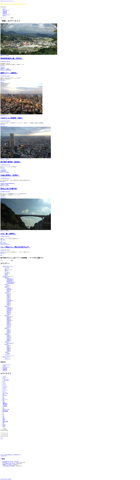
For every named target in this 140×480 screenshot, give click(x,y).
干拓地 (1, 183)
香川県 (6, 284)
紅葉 (4, 418)
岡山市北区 (2, 244)
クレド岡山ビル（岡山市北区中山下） (15, 247)
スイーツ (5, 386)
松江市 (8, 329)
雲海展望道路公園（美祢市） (11, 58)
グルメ (6, 268)
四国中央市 (9, 289)
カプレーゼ (4, 385)
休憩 (6, 274)
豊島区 (8, 348)
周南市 (8, 296)
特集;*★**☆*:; (6, 356)
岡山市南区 (9, 320)
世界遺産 (4, 394)
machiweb (8, 61)
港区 (1, 115)
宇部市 (8, 299)
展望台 (3, 67)
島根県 (6, 328)
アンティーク (4, 383)
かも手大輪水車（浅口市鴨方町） (9, 465)
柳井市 (8, 294)
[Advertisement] (8, 446)
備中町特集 (5, 11)
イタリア (6, 354)
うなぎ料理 (4, 376)
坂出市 (8, 285)
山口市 (8, 293)
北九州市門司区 (10, 283)
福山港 (3, 416)
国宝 (3, 397)
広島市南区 (9, 309)
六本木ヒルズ (4, 126)
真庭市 (8, 319)
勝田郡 (8, 317)
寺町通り (4, 402)
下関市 (8, 297)
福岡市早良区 (9, 281)
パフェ (4, 391)
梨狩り (3, 414)
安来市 (8, 332)
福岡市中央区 (9, 280)
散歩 (6, 270)
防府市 (8, 304)
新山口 (3, 408)
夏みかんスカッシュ (5, 399)
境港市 (8, 338)
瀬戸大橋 (4, 197)
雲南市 (8, 331)
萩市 (8, 298)
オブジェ (4, 384)
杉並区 (8, 345)
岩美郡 (8, 336)
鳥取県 (6, 333)
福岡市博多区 (9, 278)
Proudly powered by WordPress (5, 479)
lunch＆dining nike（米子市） (8, 461)
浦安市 (8, 353)
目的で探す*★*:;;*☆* (7, 266)
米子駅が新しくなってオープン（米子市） (11, 462)
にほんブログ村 (3, 455)
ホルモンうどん (5, 392)
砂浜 (3, 415)
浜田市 (8, 330)
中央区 (8, 351)
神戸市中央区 (9, 343)
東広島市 (8, 312)
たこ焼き (4, 381)
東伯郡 (8, 339)
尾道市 (8, 313)
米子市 (8, 337)
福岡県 (6, 277)
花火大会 (5, 183)
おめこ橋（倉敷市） (8, 234)
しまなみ (6, 380)
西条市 (8, 290)
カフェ (6, 267)
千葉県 (6, 352)
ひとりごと (7, 359)
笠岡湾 (9, 183)
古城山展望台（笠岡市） (10, 175)
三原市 (8, 314)
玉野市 (8, 322)
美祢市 (7, 55)
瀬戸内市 (8, 324)
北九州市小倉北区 (10, 282)
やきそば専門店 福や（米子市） (9, 463)
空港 (3, 417)
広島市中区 (9, 307)
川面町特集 (5, 12)
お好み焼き (4, 378)
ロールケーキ (5, 393)
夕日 (3, 82)
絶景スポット (3, 55)
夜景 (1, 67)
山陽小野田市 (9, 300)
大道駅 (3, 401)
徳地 (3, 407)
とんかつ (4, 382)
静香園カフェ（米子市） (7, 464)
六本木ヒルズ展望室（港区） (11, 118)
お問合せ (4, 15)
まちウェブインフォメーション (13, 4)
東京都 (6, 344)
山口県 (6, 292)
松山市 (8, 291)
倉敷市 (7, 230)
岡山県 (6, 315)
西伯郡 (8, 340)
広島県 (6, 306)
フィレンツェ (9, 355)
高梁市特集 (5, 13)
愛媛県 (6, 286)
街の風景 (6, 273)
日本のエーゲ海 (6, 409)
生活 (6, 275)
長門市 (8, 301)
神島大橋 (12, 183)
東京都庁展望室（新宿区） (10, 162)
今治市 (8, 288)
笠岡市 (7, 172)
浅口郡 (8, 327)
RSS (3, 459)
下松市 (8, 305)
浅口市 (7, 185)
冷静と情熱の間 (5, 395)
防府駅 (4, 425)
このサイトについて (6, 14)
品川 (3, 396)
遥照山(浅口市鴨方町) (8, 189)
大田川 (3, 400)
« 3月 (1, 438)
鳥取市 (8, 335)
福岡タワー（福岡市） (9, 73)
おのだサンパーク (5, 377)
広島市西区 (9, 308)
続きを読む (3, 65)
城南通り (4, 398)
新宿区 (7, 158)
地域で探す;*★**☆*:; (7, 276)
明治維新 (5, 411)
